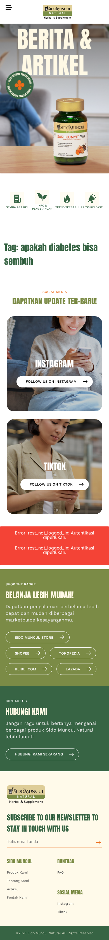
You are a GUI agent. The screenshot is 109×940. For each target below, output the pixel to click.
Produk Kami (17, 872)
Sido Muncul (19, 861)
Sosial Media (70, 892)
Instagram (65, 904)
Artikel (12, 889)
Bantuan (65, 861)
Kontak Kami (17, 897)
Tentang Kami (18, 881)
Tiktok (62, 912)
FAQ (60, 872)
